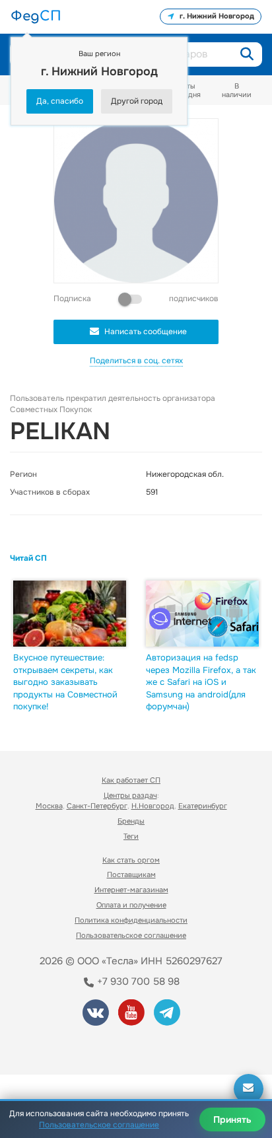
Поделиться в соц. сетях (136, 360)
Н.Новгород (152, 805)
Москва (49, 805)
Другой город (136, 101)
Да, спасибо (59, 101)
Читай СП (28, 558)
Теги (131, 836)
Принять (232, 1119)
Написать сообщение (145, 331)
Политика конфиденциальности (131, 920)
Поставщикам (131, 874)
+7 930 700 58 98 (137, 981)
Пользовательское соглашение (131, 935)
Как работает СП (131, 780)
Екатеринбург (202, 805)
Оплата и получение (131, 904)
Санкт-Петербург (97, 805)
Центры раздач (130, 795)
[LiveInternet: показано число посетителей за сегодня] (59, 1046)
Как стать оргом (131, 860)
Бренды (131, 821)
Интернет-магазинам (131, 889)
